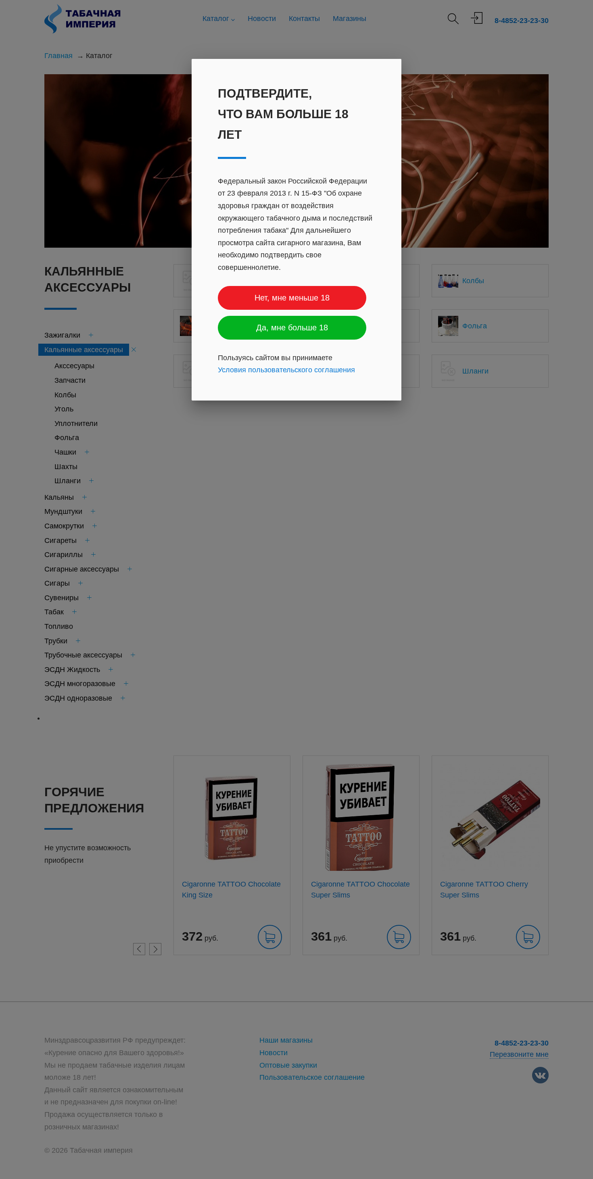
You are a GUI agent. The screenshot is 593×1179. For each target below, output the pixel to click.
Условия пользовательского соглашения (286, 370)
